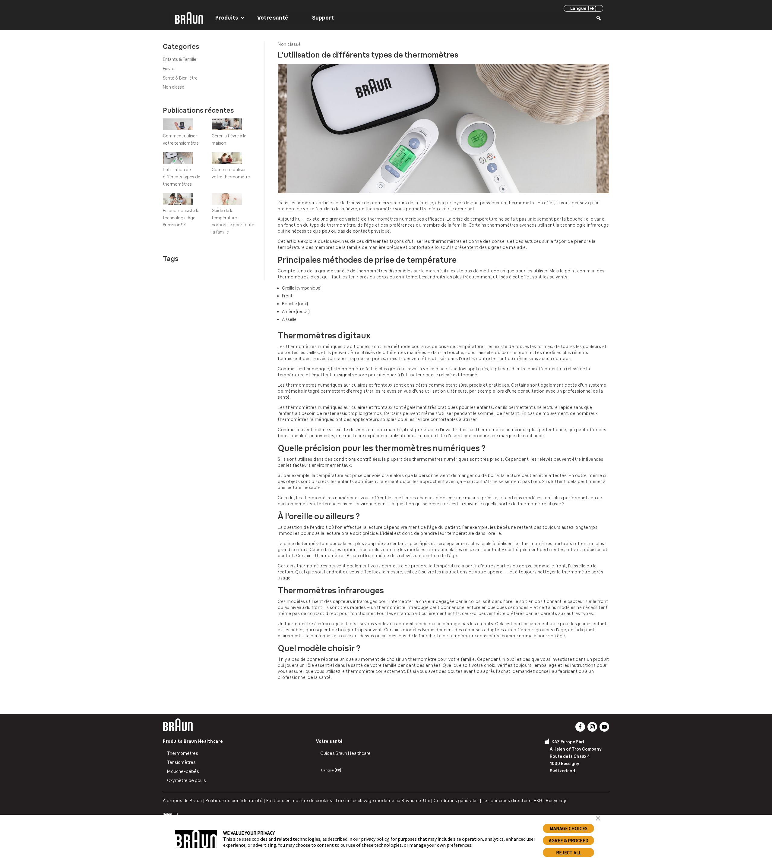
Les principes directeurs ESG (512, 800)
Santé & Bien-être (180, 78)
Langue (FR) (583, 8)
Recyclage (557, 800)
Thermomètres (182, 753)
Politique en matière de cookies (299, 800)
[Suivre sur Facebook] (580, 727)
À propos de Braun (182, 800)
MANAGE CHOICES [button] (568, 828)
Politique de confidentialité (232, 800)
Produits (226, 17)
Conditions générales (456, 800)
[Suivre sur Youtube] (604, 727)
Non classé (173, 87)
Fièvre (168, 68)
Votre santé (272, 17)
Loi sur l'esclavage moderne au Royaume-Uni (383, 800)
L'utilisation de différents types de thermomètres (181, 177)
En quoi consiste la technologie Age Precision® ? (181, 218)
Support (323, 17)
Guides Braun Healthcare (345, 753)
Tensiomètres (181, 762)
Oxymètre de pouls (186, 780)
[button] (598, 819)
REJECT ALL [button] (568, 852)
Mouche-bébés (183, 771)
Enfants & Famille (179, 59)
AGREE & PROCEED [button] (568, 840)
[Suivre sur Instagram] (592, 727)
